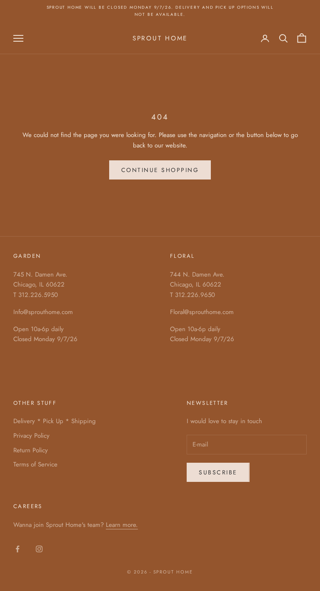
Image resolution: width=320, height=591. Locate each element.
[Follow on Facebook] (17, 549)
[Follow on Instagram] (39, 549)
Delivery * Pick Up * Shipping (54, 421)
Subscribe (218, 472)
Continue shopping (160, 170)
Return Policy (30, 450)
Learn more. (122, 524)
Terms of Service (35, 464)
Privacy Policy (31, 435)
